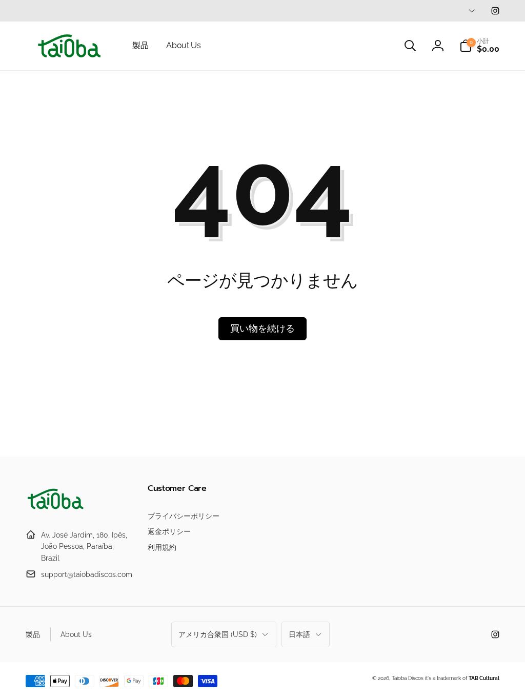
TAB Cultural (484, 678)
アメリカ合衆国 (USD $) (217, 634)
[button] (410, 45)
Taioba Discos (407, 678)
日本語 (299, 634)
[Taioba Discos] (56, 509)
